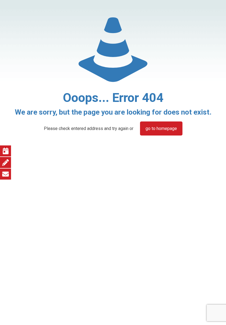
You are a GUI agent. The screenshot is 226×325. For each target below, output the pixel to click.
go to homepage (161, 128)
